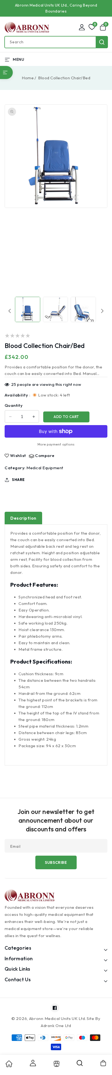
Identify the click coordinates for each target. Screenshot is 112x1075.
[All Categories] (6, 72)
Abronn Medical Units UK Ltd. (57, 1018)
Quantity (14, 405)
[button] (103, 27)
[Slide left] (10, 311)
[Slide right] (102, 311)
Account (32, 1063)
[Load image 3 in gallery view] (83, 309)
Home (28, 77)
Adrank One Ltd (56, 1025)
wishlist (18, 455)
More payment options (56, 444)
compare (45, 455)
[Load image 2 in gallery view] (55, 309)
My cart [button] (104, 1063)
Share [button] (18, 479)
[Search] (80, 1065)
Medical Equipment (44, 467)
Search (102, 42)
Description (23, 518)
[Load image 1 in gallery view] (27, 309)
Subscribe (56, 862)
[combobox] (56, 42)
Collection (56, 1064)
